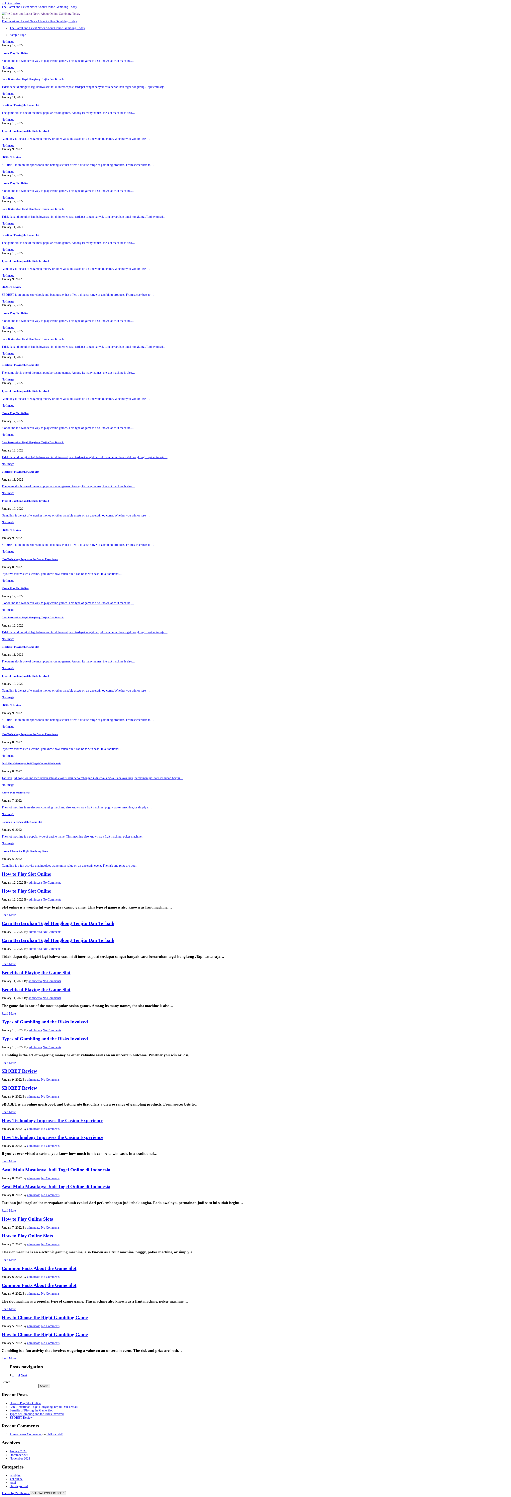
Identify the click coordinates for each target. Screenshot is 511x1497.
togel (13, 1482)
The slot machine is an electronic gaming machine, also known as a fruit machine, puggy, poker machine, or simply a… (77, 807)
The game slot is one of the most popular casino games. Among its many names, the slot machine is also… (68, 112)
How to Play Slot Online (15, 52)
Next (24, 1375)
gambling (15, 1475)
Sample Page (18, 34)
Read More (9, 915)
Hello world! (55, 1434)
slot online (16, 1479)
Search (6, 1382)
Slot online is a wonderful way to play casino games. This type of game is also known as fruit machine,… (68, 60)
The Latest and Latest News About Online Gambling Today (39, 7)
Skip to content (11, 3)
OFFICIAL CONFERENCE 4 (48, 1493)
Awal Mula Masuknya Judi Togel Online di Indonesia (31, 763)
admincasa (35, 882)
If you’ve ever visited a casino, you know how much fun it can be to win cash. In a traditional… (62, 574)
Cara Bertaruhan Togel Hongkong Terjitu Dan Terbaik (33, 79)
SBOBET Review (11, 157)
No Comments (52, 882)
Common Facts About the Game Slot (22, 821)
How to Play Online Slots (16, 792)
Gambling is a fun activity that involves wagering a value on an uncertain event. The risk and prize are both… (71, 865)
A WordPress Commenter (26, 1434)
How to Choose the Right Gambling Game (25, 851)
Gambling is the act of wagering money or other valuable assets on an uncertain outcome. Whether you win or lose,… (76, 138)
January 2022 (18, 1451)
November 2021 (20, 1458)
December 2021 (20, 1455)
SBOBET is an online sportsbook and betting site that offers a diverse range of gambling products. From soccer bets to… (78, 165)
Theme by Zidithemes (16, 1493)
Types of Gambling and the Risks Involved (25, 130)
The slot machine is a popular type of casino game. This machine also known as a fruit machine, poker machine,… (74, 836)
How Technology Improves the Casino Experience (30, 559)
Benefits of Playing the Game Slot (20, 104)
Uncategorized (19, 1486)
